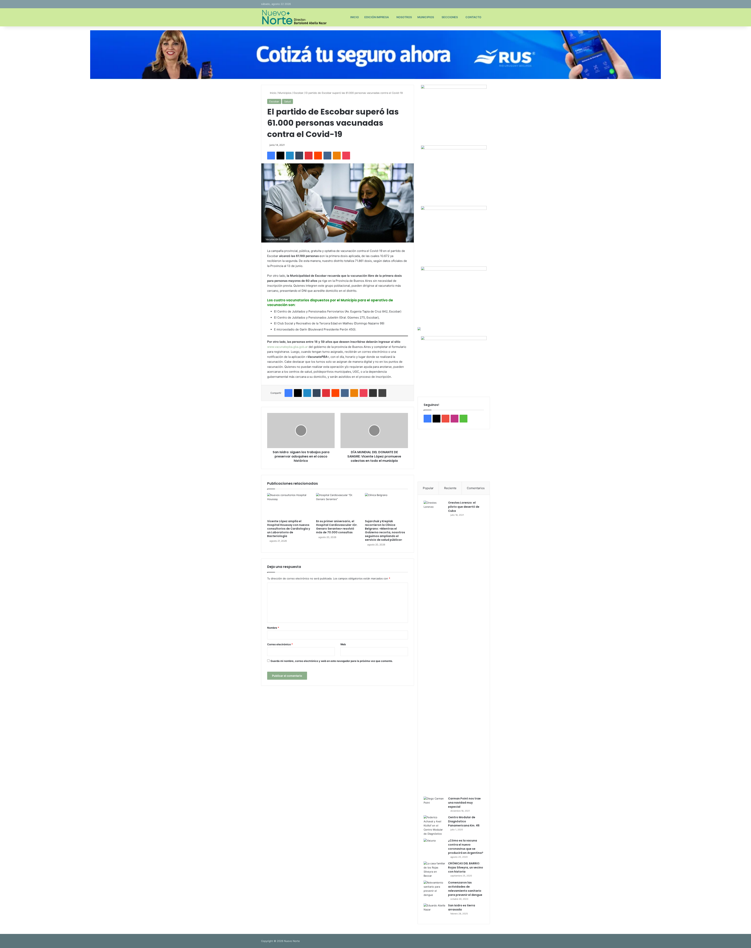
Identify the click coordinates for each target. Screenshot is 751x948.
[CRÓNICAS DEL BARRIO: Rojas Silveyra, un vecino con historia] (434, 869)
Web (343, 644)
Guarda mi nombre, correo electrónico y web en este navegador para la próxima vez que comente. (331, 660)
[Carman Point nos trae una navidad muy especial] (434, 804)
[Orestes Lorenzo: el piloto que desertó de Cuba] (434, 647)
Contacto (473, 17)
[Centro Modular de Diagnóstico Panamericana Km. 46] (434, 825)
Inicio (354, 17)
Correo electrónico (280, 644)
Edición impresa (376, 17)
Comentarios (476, 488)
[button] (423, 455)
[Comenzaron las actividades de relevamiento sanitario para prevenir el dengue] (434, 889)
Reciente (450, 488)
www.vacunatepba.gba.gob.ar (287, 347)
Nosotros (404, 17)
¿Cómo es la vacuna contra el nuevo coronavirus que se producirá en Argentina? (465, 847)
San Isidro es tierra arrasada (461, 907)
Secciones (450, 17)
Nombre (273, 627)
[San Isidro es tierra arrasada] (434, 910)
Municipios (425, 17)
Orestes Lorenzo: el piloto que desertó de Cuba (463, 507)
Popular (428, 488)
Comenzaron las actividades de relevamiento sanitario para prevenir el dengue (465, 889)
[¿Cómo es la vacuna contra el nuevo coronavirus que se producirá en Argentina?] (434, 846)
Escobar (298, 92)
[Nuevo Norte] (294, 17)
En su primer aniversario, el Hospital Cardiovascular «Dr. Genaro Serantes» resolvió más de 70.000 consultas (337, 526)
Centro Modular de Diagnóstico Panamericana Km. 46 (464, 821)
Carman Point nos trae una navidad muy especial (464, 803)
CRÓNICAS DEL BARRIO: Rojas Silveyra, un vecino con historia (465, 867)
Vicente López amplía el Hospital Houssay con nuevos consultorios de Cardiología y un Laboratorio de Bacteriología (288, 528)
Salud (287, 101)
